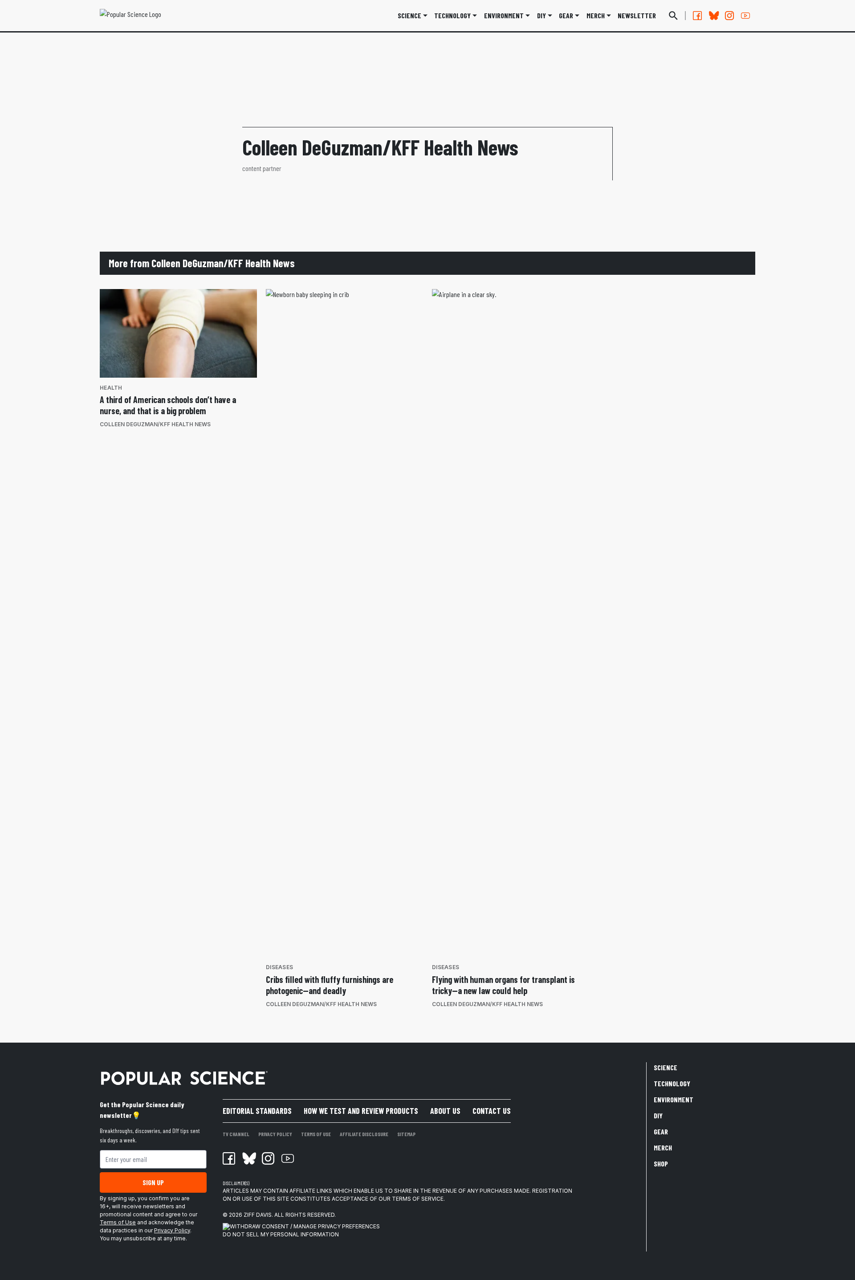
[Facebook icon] (229, 1158)
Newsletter (637, 15)
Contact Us (491, 1111)
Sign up (153, 1182)
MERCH (595, 15)
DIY (541, 15)
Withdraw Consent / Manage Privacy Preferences (305, 1226)
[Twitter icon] (248, 1158)
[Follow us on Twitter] (713, 15)
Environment (504, 15)
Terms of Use (118, 1222)
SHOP (661, 1163)
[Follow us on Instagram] (729, 15)
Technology (452, 15)
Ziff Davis (258, 1214)
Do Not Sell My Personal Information (281, 1234)
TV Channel (236, 1134)
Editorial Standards (257, 1111)
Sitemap (406, 1134)
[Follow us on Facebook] (697, 15)
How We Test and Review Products (361, 1111)
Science (409, 15)
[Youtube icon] (287, 1158)
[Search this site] (673, 15)
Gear (566, 15)
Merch (663, 1147)
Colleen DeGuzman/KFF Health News (155, 424)
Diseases (279, 967)
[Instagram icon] (268, 1158)
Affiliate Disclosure (364, 1134)
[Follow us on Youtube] (745, 15)
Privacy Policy (172, 1230)
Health (111, 388)
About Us (445, 1111)
